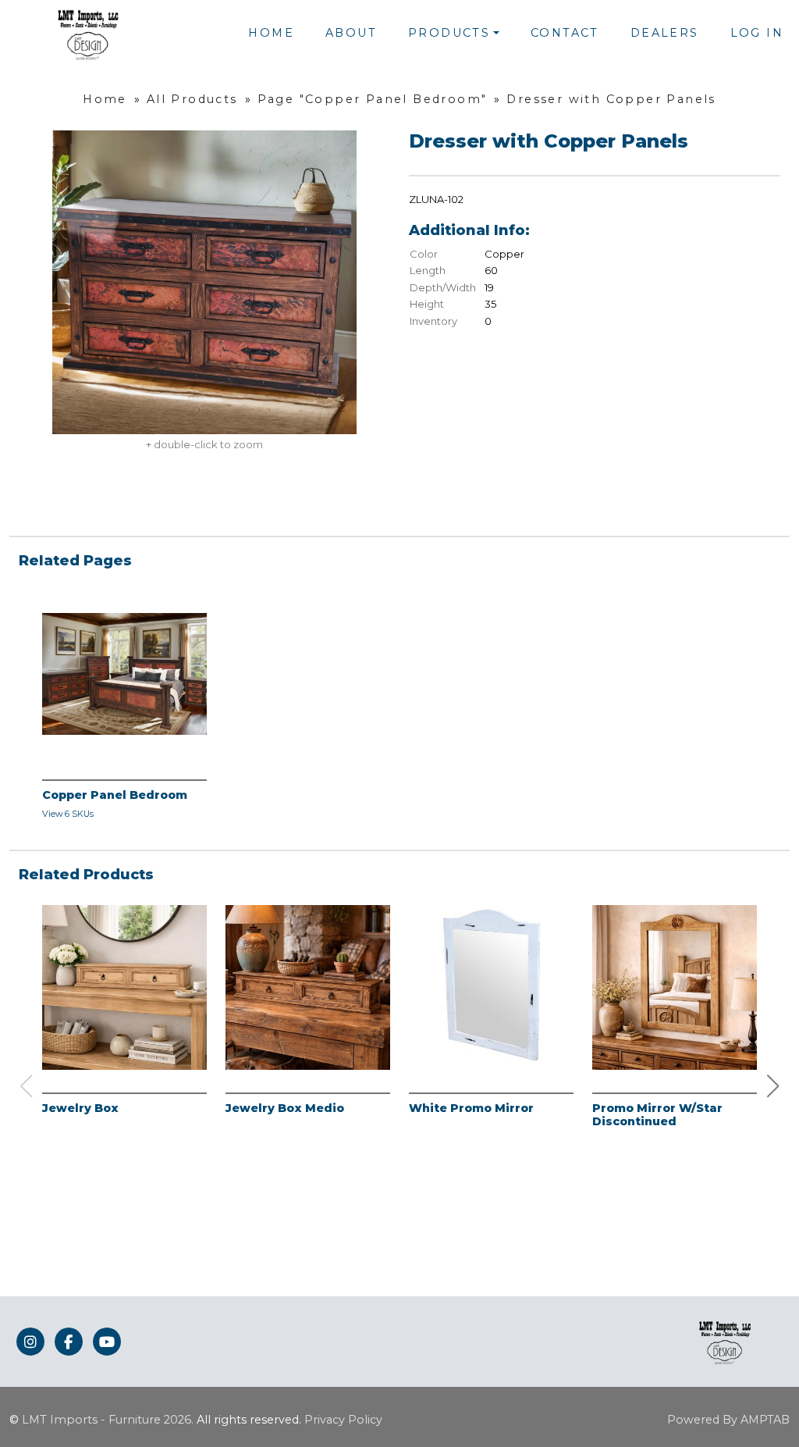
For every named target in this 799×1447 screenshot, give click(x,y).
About (351, 33)
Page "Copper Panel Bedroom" (372, 99)
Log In (756, 33)
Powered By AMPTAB (728, 1420)
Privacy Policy (343, 1420)
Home (271, 33)
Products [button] (449, 33)
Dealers (664, 33)
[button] (773, 1086)
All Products (192, 99)
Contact (565, 33)
